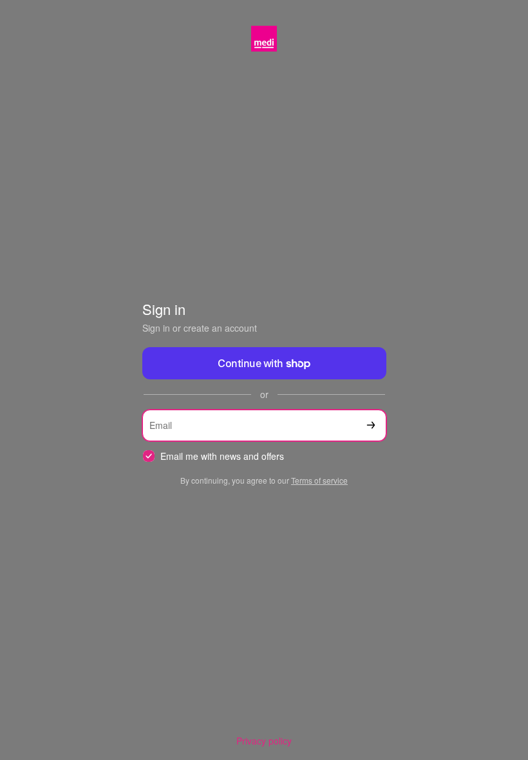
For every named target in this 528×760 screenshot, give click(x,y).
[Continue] (371, 425)
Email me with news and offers (222, 456)
